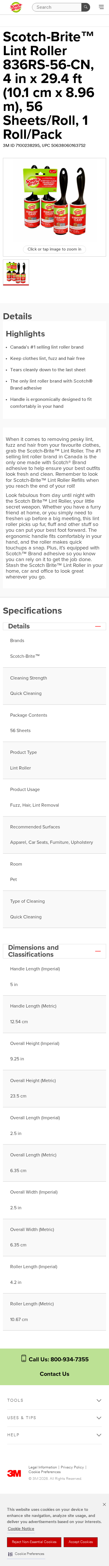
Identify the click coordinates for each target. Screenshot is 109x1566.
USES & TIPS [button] (21, 1418)
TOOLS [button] (15, 1401)
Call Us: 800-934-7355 (58, 1359)
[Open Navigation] (101, 7)
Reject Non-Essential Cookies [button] (34, 1542)
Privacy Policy (72, 1467)
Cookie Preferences (44, 1472)
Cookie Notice (21, 1529)
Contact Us (54, 1374)
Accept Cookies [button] (81, 1542)
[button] (26, 1554)
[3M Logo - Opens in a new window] (16, 7)
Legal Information (42, 1467)
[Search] (85, 7)
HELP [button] (13, 1435)
